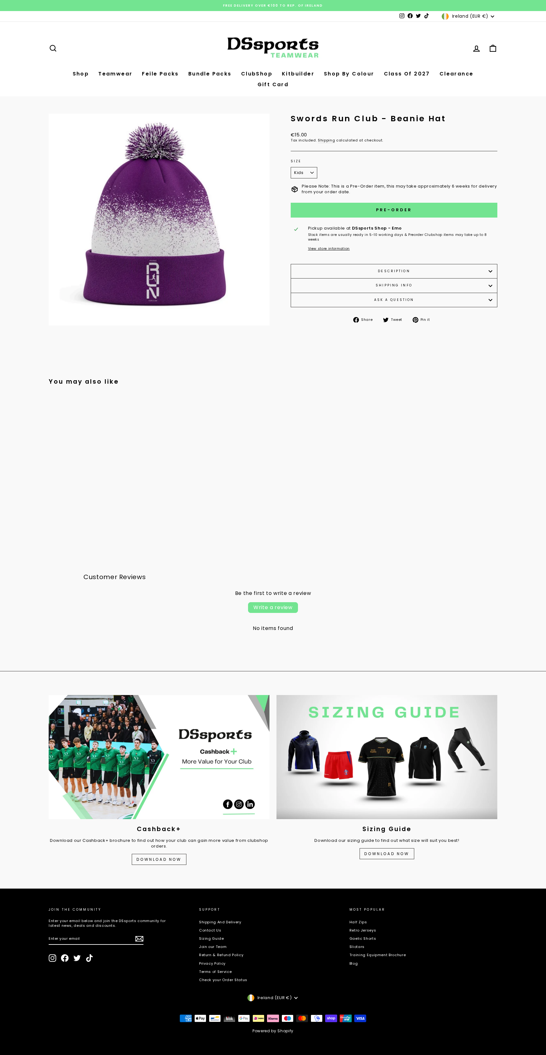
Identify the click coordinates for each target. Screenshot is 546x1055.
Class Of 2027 (407, 73)
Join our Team (213, 946)
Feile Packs (160, 73)
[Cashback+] (159, 757)
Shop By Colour (349, 73)
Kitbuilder (298, 73)
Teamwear (115, 73)
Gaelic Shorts (362, 938)
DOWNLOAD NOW (158, 859)
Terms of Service (215, 971)
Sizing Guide (211, 938)
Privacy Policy (212, 963)
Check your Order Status (223, 979)
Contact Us (210, 930)
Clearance (457, 73)
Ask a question (394, 299)
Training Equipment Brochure (377, 954)
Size (296, 161)
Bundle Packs (210, 73)
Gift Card (273, 84)
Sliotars (357, 946)
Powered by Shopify (273, 1031)
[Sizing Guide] (386, 757)
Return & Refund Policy (221, 954)
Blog (353, 963)
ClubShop (256, 73)
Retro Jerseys (362, 930)
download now (386, 853)
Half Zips (358, 922)
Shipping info (394, 285)
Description (394, 271)
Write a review (273, 607)
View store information (329, 249)
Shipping (326, 140)
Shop (81, 73)
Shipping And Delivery (220, 922)
